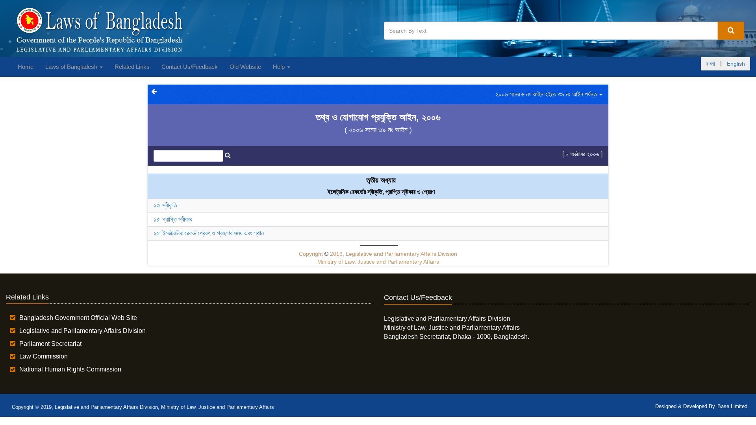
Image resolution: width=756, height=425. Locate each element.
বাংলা (710, 64)
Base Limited (732, 406)
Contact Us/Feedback (189, 66)
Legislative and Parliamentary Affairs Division (82, 330)
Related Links (132, 66)
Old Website (245, 66)
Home (25, 66)
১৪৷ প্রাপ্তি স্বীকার (173, 219)
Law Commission (43, 356)
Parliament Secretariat (50, 343)
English (736, 64)
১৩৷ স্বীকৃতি (165, 205)
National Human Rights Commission (70, 369)
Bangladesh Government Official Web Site (78, 317)
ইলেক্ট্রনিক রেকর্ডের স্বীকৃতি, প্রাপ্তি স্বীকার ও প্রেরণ (381, 191)
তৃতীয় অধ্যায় (381, 180)
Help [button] (279, 66)
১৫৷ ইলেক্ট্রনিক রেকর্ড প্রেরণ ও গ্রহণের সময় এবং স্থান (209, 233)
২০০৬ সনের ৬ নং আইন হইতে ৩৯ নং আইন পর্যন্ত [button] (546, 94)
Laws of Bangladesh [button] (72, 66)
